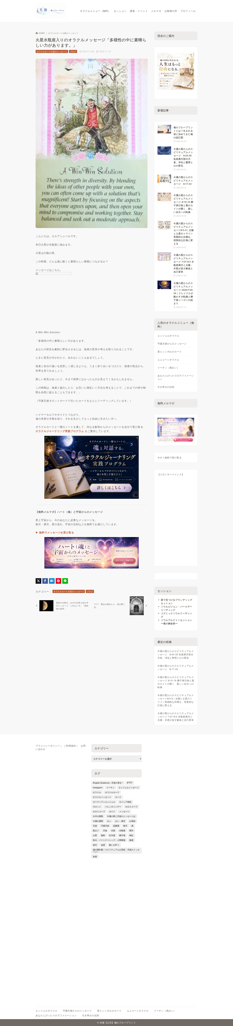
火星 (95, 835)
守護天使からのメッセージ (171, 343)
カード (118, 796)
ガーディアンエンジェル (104, 801)
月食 (105, 830)
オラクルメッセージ (102, 796)
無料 (103, 835)
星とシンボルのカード (169, 351)
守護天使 (105, 825)
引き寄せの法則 (165, 386)
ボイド (112, 811)
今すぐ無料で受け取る (169, 457)
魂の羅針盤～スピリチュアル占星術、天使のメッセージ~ (116, 850)
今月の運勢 (98, 816)
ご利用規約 (70, 745)
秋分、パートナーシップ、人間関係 (109, 839)
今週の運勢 (98, 820)
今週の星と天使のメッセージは (121, 816)
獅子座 (122, 835)
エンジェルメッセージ (129, 787)
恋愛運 (116, 825)
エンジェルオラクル (168, 335)
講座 (131, 839)
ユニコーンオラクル (168, 359)
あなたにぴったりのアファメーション (175, 377)
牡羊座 (112, 835)
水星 (113, 830)
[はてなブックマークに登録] (52, 581)
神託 (131, 835)
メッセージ (124, 811)
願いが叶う (114, 844)
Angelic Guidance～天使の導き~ (108, 782)
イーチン (110, 787)
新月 (125, 825)
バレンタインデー (113, 806)
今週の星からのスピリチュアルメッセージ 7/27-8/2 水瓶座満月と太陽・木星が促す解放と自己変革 (175, 717)
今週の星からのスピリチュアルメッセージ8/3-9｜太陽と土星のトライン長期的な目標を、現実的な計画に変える (175, 700)
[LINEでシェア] (65, 581)
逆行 (95, 844)
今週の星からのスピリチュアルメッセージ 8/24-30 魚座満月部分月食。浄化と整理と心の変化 (175, 654)
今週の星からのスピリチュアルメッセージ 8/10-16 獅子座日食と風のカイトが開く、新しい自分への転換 (175, 682)
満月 (131, 830)
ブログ (73, 51)
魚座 (95, 856)
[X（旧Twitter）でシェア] (38, 581)
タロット (97, 806)
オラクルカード (112, 792)
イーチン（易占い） (168, 367)
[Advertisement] (175, 522)
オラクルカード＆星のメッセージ (63, 33)
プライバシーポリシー (48, 745)
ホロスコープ (131, 806)
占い (109, 820)
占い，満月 (120, 820)
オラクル (97, 792)
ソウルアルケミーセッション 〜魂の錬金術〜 (176, 621)
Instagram (97, 787)
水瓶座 (122, 830)
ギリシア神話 (125, 801)
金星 (103, 844)
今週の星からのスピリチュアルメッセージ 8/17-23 (175, 667)
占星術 (132, 820)
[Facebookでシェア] (45, 581)
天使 (95, 825)
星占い (96, 830)
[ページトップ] (227, 1020)
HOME (42, 33)
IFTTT (129, 782)
